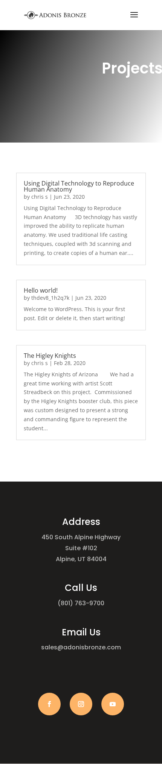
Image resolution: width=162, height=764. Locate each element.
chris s (39, 196)
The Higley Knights (50, 355)
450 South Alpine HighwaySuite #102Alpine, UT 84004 (81, 548)
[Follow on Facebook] (49, 704)
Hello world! (41, 290)
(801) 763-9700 (81, 603)
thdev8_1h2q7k (50, 297)
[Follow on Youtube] (112, 704)
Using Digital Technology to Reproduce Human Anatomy (79, 186)
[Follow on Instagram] (81, 704)
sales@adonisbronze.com (81, 647)
